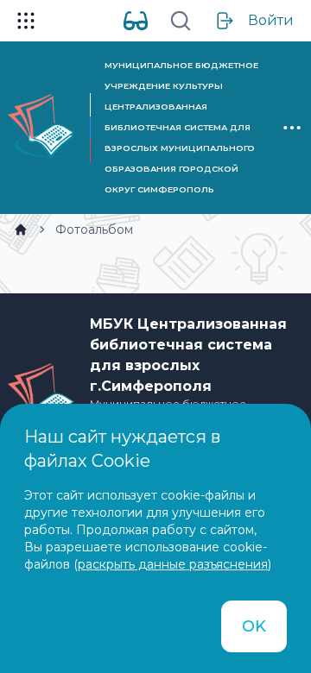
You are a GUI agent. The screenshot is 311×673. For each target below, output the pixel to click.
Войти (271, 20)
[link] (21, 229)
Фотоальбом (94, 229)
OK (254, 626)
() (172, 564)
